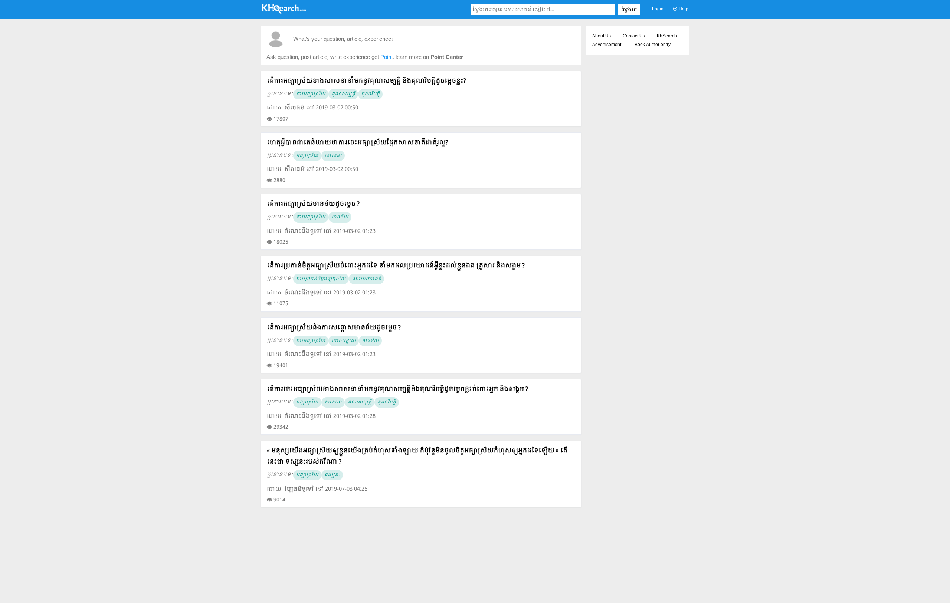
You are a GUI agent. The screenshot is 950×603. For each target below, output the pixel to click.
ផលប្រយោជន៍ (366, 279)
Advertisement (606, 45)
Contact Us (634, 36)
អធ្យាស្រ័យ (307, 155)
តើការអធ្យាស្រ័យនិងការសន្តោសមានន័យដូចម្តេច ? (334, 328)
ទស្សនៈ (332, 475)
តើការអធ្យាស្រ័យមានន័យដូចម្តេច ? (313, 204)
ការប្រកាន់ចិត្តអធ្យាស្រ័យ (321, 279)
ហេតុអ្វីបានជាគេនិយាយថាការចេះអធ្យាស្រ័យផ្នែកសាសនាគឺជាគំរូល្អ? (357, 143)
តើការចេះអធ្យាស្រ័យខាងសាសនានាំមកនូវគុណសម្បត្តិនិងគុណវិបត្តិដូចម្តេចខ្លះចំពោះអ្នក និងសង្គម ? (397, 389)
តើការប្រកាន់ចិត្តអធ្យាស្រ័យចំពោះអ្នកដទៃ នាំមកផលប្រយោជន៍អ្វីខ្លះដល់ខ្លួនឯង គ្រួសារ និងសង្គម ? (396, 266)
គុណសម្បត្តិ (343, 94)
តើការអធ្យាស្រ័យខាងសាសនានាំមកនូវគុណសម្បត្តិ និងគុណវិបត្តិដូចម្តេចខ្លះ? (366, 81)
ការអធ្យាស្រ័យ (310, 94)
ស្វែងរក (629, 9)
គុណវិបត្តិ (370, 94)
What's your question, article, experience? (343, 39)
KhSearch (667, 36)
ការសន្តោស (343, 341)
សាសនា (333, 155)
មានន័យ (339, 217)
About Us (601, 36)
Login (658, 9)
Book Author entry (653, 45)
